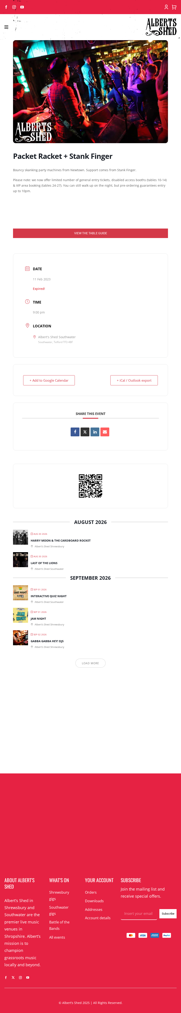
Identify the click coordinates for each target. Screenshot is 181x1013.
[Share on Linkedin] (94, 432)
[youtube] (22, 7)
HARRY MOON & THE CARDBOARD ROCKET (61, 540)
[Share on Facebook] (75, 432)
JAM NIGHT (38, 619)
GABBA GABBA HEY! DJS (47, 641)
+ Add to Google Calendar (49, 380)
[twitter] (13, 977)
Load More (90, 663)
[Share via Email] (104, 432)
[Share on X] (85, 432)
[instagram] (14, 7)
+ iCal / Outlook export (134, 380)
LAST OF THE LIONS (44, 563)
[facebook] (6, 7)
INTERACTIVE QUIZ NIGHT (49, 596)
